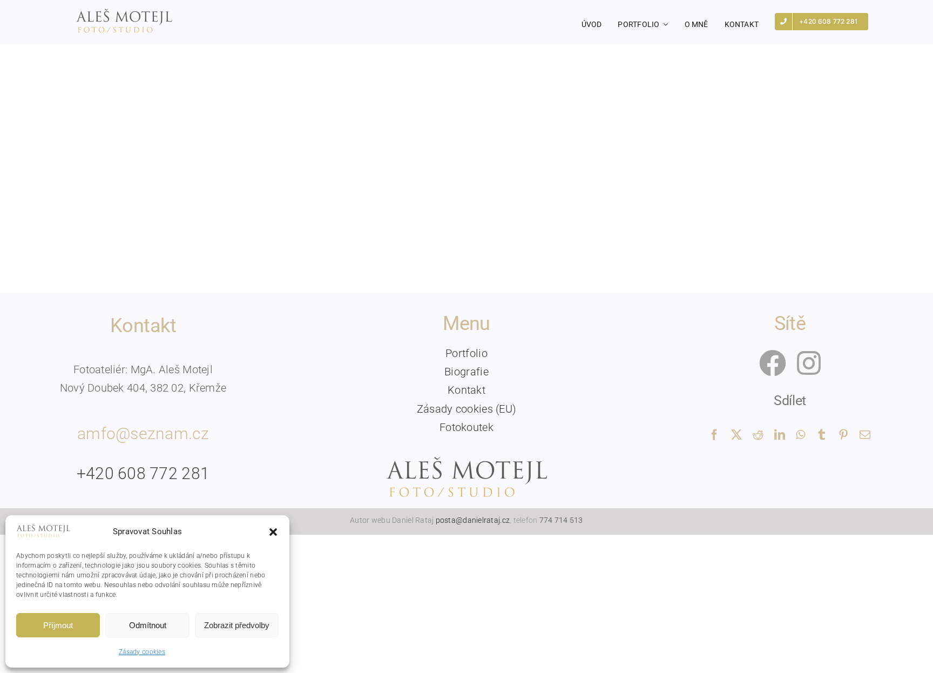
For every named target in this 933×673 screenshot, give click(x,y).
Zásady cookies (142, 652)
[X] (736, 435)
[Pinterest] (843, 435)
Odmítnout (147, 625)
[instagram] (809, 362)
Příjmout (58, 625)
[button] (273, 532)
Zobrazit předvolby (236, 625)
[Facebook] (714, 435)
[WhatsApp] (800, 435)
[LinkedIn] (779, 435)
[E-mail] (865, 435)
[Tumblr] (822, 435)
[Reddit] (758, 435)
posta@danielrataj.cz (473, 520)
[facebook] (772, 362)
